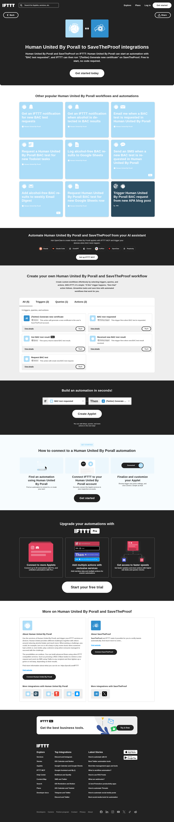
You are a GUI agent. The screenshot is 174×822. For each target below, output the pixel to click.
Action (36, 320)
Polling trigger (104, 320)
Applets (40, 766)
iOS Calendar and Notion (64, 761)
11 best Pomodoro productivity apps (102, 784)
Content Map (41, 779)
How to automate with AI (97, 757)
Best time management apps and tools (103, 766)
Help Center (41, 775)
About (90, 812)
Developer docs (43, 792)
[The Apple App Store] (130, 752)
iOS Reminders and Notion (65, 784)
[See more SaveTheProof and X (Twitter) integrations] (100, 694)
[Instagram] (112, 812)
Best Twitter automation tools (99, 761)
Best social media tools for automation (103, 797)
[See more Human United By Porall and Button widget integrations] (52, 694)
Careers (51, 812)
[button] (87, 498)
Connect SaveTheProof (104, 652)
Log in (148, 5)
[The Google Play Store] (130, 758)
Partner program (62, 812)
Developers (41, 812)
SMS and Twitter (61, 779)
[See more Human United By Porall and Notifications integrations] (73, 694)
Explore (127, 5)
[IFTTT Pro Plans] (53, 337)
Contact (74, 812)
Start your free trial (87, 587)
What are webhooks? (96, 779)
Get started (162, 5)
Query (36, 340)
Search (39, 784)
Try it (80, 329)
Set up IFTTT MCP (87, 257)
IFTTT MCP (41, 770)
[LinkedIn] (107, 812)
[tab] (26, 302)
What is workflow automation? (99, 770)
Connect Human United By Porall (39, 677)
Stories (39, 761)
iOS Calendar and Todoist (64, 788)
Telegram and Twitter (62, 792)
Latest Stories (95, 752)
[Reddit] (135, 812)
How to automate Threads (98, 788)
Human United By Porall (52, 47)
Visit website (27, 670)
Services (40, 757)
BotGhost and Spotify (63, 775)
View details (29, 328)
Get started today (87, 73)
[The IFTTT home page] (9, 5)
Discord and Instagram (63, 757)
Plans (138, 5)
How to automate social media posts (102, 792)
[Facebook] (101, 812)
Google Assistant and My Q (65, 770)
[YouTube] (118, 812)
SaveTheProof (103, 47)
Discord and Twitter (62, 797)
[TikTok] (130, 812)
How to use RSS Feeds (97, 775)
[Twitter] (124, 812)
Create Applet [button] (87, 413)
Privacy (82, 812)
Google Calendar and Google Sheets (69, 766)
